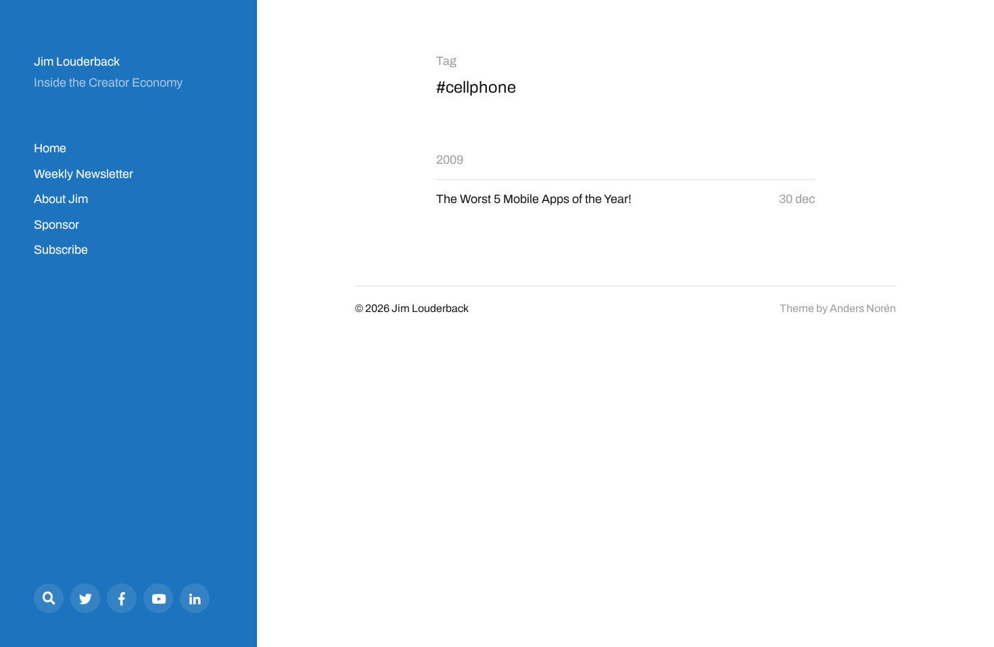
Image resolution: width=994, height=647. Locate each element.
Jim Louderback (77, 61)
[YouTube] (158, 598)
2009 (449, 159)
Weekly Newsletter (83, 174)
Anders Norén (863, 308)
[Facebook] (122, 598)
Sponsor (56, 224)
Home (50, 148)
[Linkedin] (195, 598)
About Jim (61, 199)
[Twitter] (85, 598)
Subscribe (61, 249)
